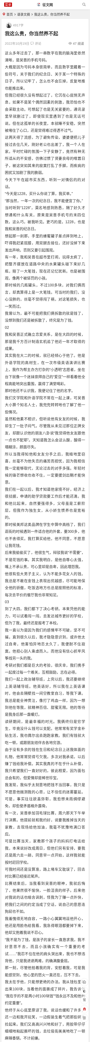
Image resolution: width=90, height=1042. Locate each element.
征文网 (47, 5)
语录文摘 (23, 14)
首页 (9, 14)
